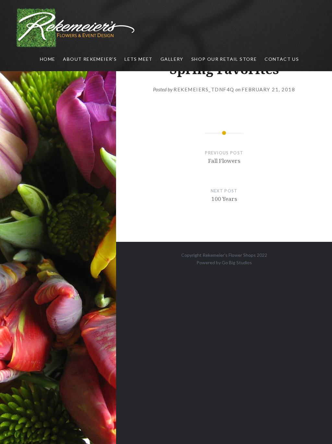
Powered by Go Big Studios (224, 262)
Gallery (172, 59)
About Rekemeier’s (90, 59)
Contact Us (282, 59)
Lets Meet (138, 59)
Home (47, 59)
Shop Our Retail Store (224, 59)
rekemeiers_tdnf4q (203, 89)
